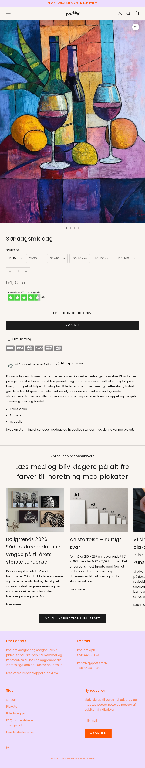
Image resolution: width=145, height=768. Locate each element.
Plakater (12, 706)
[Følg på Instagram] (8, 747)
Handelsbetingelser (20, 732)
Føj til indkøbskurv (72, 313)
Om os (11, 700)
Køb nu (72, 325)
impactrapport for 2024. (40, 673)
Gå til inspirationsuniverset (72, 618)
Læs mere (13, 604)
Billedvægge (15, 713)
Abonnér (98, 733)
